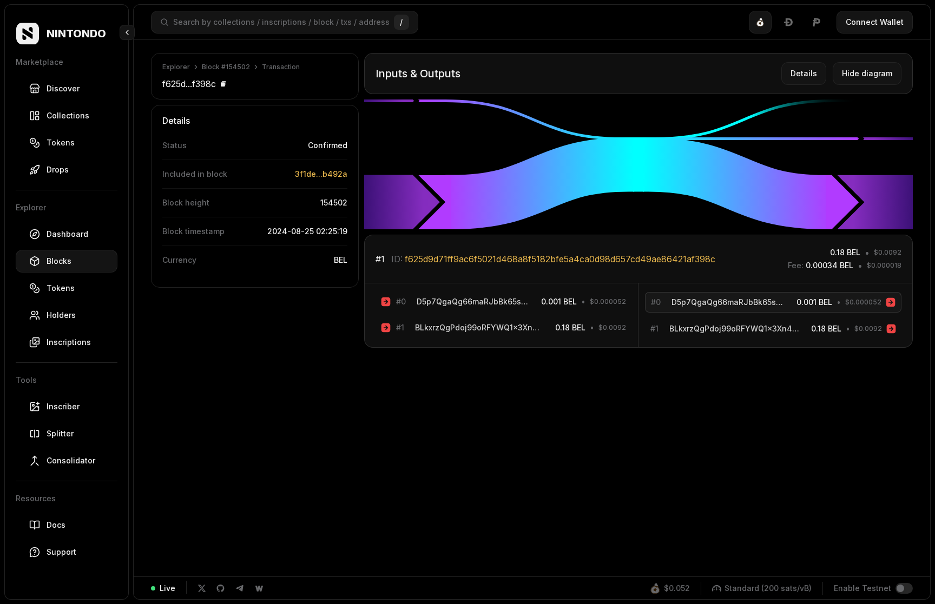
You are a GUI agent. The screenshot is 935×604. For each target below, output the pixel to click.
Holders (61, 315)
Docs (56, 524)
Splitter (60, 433)
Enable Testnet (862, 588)
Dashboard (67, 233)
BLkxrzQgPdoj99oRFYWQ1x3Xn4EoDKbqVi (480, 327)
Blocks (59, 261)
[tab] (760, 22)
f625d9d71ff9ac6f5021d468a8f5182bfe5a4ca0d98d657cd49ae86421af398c (560, 259)
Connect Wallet (875, 21)
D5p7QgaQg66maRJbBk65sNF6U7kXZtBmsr (474, 301)
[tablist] (788, 22)
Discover (63, 88)
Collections (68, 115)
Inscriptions (69, 342)
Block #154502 (226, 67)
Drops (58, 169)
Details (804, 73)
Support (61, 551)
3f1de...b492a (321, 173)
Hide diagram (867, 73)
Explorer (176, 67)
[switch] (904, 588)
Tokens (61, 142)
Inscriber (63, 406)
